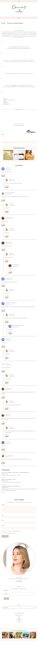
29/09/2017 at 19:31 (8, 389)
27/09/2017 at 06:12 (8, 218)
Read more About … (19, 581)
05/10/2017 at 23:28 (12, 402)
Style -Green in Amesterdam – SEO (7, 479)
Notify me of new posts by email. (9, 533)
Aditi (6, 363)
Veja (19, 616)
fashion (12, 142)
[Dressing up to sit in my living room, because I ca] (12, 635)
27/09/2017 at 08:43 (8, 243)
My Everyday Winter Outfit (29, 154)
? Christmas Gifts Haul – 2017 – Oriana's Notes (10, 486)
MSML (6, 414)
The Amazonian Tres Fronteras (8, 154)
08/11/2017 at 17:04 (8, 415)
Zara (7, 98)
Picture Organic (19, 619)
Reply (7, 187)
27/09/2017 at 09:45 (8, 279)
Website (3, 525)
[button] (19, 1)
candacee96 (14, 264)
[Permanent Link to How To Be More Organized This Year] (19, 159)
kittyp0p (7, 388)
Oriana (10, 179)
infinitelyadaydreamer (17, 325)
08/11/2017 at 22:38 (12, 428)
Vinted (19, 622)
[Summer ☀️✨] (26, 635)
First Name (6, 593)
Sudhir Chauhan (8, 217)
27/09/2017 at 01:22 (8, 169)
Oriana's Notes (19, 9)
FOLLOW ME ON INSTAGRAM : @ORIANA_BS (19, 630)
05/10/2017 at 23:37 (12, 376)
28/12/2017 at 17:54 (8, 456)
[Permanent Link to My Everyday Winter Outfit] (29, 159)
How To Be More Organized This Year (18, 155)
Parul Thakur (8, 455)
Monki (10, 102)
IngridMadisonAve (9, 192)
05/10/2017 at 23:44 (12, 315)
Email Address (6, 590)
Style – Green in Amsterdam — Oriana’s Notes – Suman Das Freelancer (14, 472)
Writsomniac (8, 278)
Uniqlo (7, 101)
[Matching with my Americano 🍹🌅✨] (5, 635)
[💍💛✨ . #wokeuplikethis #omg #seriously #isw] (33, 635)
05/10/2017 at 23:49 (12, 180)
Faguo (19, 620)
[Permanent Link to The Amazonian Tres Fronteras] (8, 159)
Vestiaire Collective (19, 615)
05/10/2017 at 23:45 (12, 230)
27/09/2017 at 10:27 (8, 304)
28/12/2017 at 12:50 (8, 443)
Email (2, 520)
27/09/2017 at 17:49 (8, 340)
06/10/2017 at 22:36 (15, 266)
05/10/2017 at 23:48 (12, 205)
